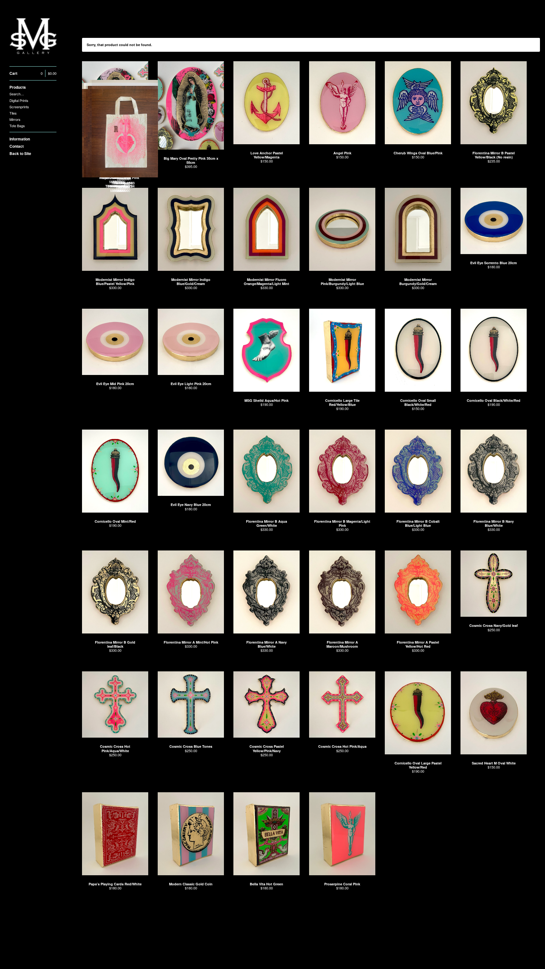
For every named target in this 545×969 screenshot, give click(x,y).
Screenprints (19, 106)
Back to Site (20, 153)
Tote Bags (17, 125)
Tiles (13, 113)
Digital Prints (18, 100)
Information (19, 139)
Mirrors (15, 119)
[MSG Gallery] (33, 36)
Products (17, 87)
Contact (16, 146)
